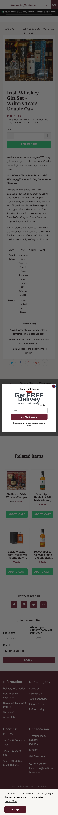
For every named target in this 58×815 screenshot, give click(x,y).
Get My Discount (29, 417)
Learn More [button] (11, 801)
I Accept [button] (15, 809)
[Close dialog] (54, 386)
